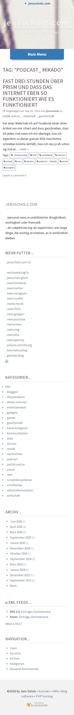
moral (9, 161)
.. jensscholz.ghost (16, 278)
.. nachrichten (13, 454)
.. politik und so (15, 464)
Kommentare (42, 612)
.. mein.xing (12, 330)
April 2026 (16, 527)
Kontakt (44, 691)
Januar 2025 (17, 543)
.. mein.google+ (15, 314)
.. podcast (11, 459)
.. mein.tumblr (14, 298)
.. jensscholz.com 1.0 (18, 262)
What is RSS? (13, 624)
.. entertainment (15, 407)
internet (61, 155)
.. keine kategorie (16, 428)
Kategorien (17, 664)
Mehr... (14, 586)
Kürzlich (15, 653)
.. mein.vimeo (13, 324)
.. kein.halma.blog (16, 350)
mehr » (24, 149)
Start (13, 648)
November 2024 (20, 548)
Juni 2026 (16, 521)
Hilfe (55, 691)
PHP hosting (44, 696)
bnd (34, 155)
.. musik (10, 449)
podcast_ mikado (48, 161)
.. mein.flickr (13, 309)
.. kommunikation (16, 433)
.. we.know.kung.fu (17, 273)
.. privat (10, 470)
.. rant (8, 475)
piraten (30, 161)
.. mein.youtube (15, 319)
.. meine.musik (14, 304)
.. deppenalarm (15, 397)
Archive (14, 658)
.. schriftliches (13, 485)
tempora (10, 168)
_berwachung (20, 155)
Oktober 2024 (18, 554)
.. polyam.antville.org (18, 345)
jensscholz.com (39, 3)
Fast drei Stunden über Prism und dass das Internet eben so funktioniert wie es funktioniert (33, 93)
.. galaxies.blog (14, 356)
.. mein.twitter (14, 288)
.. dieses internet (16, 402)
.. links (9, 438)
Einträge (26, 612)
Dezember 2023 (20, 575)
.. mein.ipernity (14, 340)
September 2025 (20, 537)
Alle (7, 387)
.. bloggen (11, 392)
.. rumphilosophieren (18, 480)
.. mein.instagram (16, 293)
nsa (19, 161)
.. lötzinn (10, 444)
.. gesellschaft (45, 116)
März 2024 (16, 564)
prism (65, 161)
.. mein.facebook (15, 283)
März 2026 (16, 532)
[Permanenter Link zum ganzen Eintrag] (4, 111)
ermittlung (47, 155)
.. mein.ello (12, 335)
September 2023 (20, 580)
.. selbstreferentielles (19, 490)
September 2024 (20, 559)
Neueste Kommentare (24, 669)
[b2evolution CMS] (37, 704)
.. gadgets (11, 413)
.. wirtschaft (28, 116)
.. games (10, 418)
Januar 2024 (17, 570)
